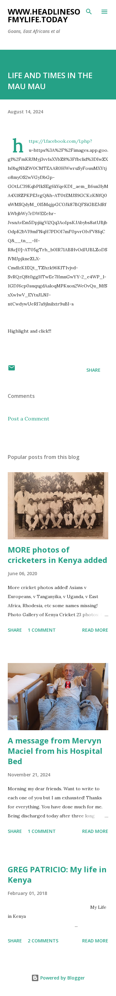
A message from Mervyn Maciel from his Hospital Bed (55, 750)
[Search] (89, 12)
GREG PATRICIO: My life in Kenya (57, 874)
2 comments (43, 941)
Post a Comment (28, 418)
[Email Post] (11, 370)
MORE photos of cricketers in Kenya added (57, 554)
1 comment (42, 630)
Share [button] (93, 370)
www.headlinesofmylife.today (44, 15)
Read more (95, 630)
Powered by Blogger (62, 978)
